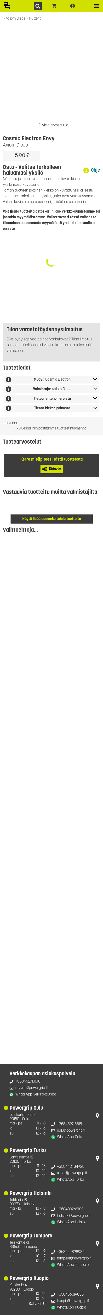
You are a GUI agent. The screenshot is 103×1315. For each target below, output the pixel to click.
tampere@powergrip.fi (74, 1258)
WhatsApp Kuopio (71, 1307)
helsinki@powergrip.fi (74, 1216)
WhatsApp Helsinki (72, 1222)
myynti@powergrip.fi (31, 1088)
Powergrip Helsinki (31, 1193)
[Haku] (38, 6)
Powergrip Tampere (31, 1236)
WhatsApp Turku (70, 1180)
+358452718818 (27, 1082)
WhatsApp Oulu (69, 1137)
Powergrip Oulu (26, 1108)
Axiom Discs (16, 19)
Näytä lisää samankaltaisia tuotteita (51, 519)
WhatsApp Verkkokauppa (35, 1094)
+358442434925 (70, 1167)
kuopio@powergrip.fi (73, 1301)
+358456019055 (70, 1295)
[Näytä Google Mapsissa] (97, 1116)
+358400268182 (70, 1209)
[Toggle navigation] (96, 6)
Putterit (35, 19)
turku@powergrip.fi (72, 1173)
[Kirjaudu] (72, 6)
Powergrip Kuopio (29, 1278)
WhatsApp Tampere (73, 1265)
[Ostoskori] (54, 6)
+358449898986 (71, 1252)
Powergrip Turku (28, 1151)
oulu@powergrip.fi (71, 1131)
